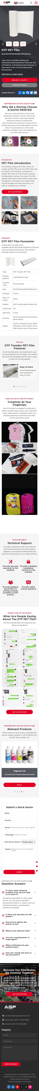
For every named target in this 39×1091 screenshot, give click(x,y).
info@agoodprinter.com (20, 1016)
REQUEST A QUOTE (19, 80)
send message (11, 1064)
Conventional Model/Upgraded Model (20, 774)
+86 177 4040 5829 (21, 1020)
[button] (3, 43)
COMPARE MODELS (19, 85)
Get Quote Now (15, 192)
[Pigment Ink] (19, 754)
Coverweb (27, 1081)
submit (19, 872)
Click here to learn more (12, 74)
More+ (19, 785)
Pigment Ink (19, 771)
